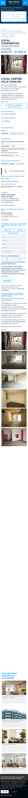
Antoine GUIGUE (6, 213)
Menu (25, 3)
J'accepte (4, 791)
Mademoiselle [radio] (13, 233)
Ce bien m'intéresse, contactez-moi (14, 106)
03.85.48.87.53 (8, 202)
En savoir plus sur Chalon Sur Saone (11, 326)
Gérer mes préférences (6, 795)
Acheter (5, 8)
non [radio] (19, 258)
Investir (19, 8)
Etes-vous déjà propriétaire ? (10, 256)
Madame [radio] (20, 230)
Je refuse (14, 791)
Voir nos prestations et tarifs (17, 171)
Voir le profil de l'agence (8, 205)
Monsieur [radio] (7, 230)
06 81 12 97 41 (13, 217)
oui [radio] (7, 258)
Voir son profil (5, 219)
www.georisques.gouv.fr (9, 99)
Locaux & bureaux (8, 10)
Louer (12, 8)
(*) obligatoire (4, 276)
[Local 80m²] (14, 64)
